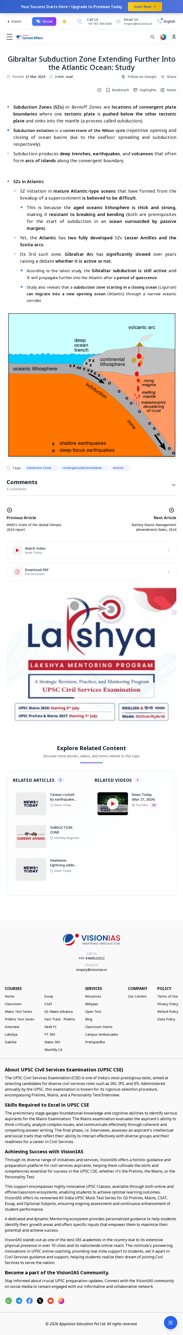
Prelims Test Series (19, 1019)
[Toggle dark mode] (64, 21)
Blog (88, 1019)
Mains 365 (52, 1042)
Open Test (93, 1011)
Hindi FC (50, 1026)
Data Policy (166, 1019)
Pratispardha (95, 1042)
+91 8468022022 (92, 958)
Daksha (10, 1042)
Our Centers (137, 996)
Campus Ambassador (101, 1034)
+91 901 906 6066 (100, 24)
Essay (48, 996)
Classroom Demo (98, 1026)
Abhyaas (91, 1004)
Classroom (13, 1004)
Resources (93, 996)
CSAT (48, 1004)
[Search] (152, 37)
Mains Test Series (18, 1011)
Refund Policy (167, 1011)
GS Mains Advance (58, 1011)
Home (9, 996)
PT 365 (49, 1034)
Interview (12, 1026)
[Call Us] (80, 21)
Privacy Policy (167, 1004)
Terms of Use (167, 996)
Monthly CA (53, 1049)
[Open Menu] (170, 1322)
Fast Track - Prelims (59, 1019)
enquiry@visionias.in (91, 969)
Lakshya (11, 1034)
